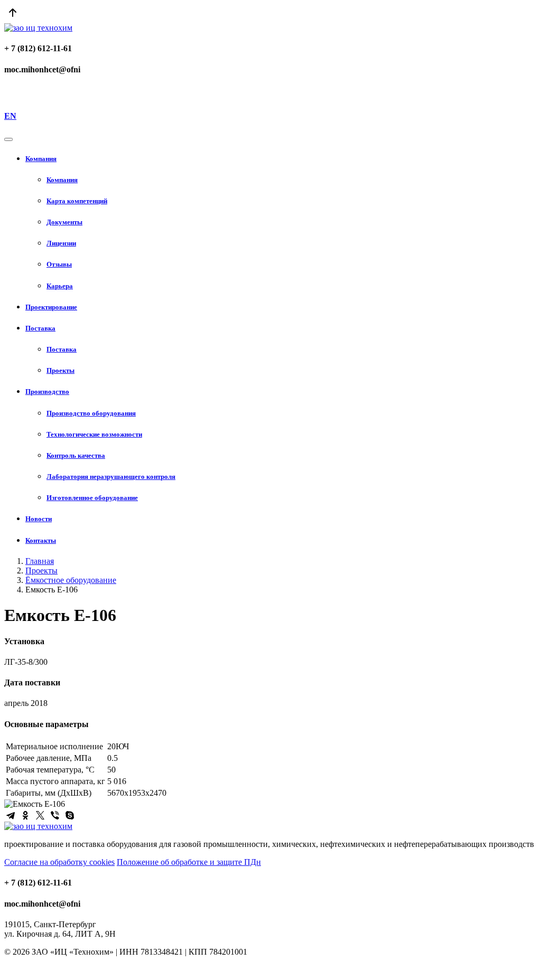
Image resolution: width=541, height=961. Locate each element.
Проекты (41, 570)
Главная (39, 561)
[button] (281, 159)
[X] (40, 815)
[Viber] (55, 815)
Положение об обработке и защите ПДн (189, 862)
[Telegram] (10, 815)
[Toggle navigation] (8, 139)
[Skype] (69, 815)
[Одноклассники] (25, 815)
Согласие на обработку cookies (59, 862)
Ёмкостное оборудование (70, 580)
